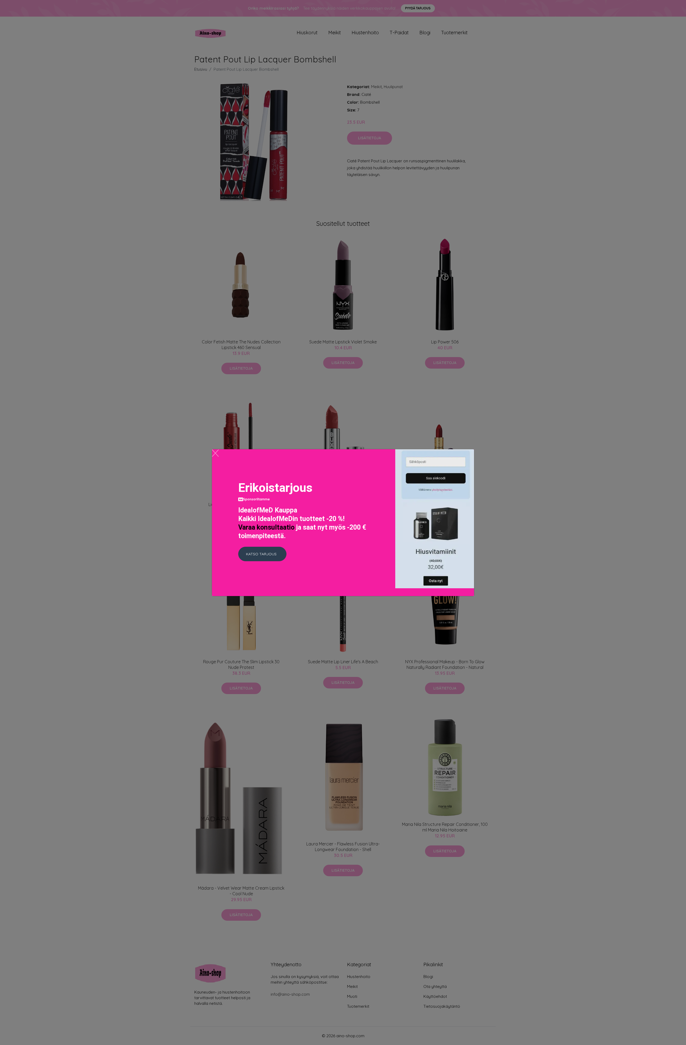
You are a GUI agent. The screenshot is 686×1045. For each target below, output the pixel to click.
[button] (262, 554)
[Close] (215, 453)
